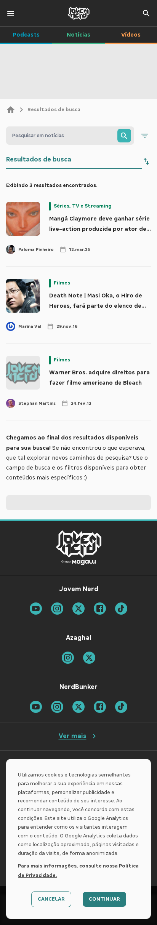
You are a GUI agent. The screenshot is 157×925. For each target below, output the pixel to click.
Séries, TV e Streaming (83, 206)
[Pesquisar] (124, 135)
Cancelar (51, 899)
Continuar (104, 899)
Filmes (62, 283)
